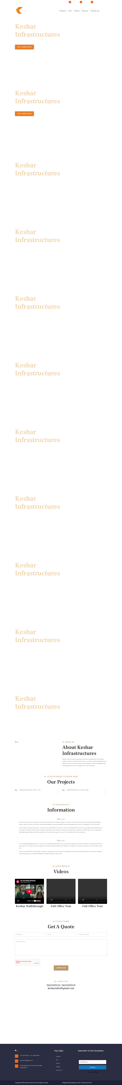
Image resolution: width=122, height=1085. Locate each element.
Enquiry (85, 10)
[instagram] (19, 2)
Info (70, 10)
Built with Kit (92, 1072)
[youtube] (21, 2)
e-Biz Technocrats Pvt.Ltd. (84, 1082)
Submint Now (61, 968)
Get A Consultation (24, 47)
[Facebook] (16, 2)
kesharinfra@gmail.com (26, 1060)
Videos (76, 10)
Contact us (95, 10)
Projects (62, 10)
